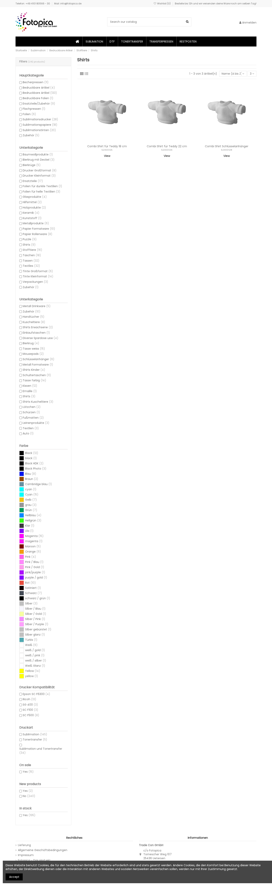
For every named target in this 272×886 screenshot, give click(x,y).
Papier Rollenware (37, 234)
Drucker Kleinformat (39, 176)
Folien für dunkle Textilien (42, 186)
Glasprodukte (35, 197)
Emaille (30, 391)
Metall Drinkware (37, 306)
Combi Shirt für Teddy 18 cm (107, 146)
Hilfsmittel (32, 202)
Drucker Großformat (40, 170)
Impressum (26, 855)
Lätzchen (32, 407)
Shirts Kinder (34, 370)
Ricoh (29, 699)
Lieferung (24, 845)
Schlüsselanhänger (38, 359)
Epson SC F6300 (36, 694)
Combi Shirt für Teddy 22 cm (167, 146)
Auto (28, 433)
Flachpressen (34, 109)
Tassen (31, 261)
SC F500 (31, 715)
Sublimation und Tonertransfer (40, 751)
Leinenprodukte (36, 423)
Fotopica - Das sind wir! (34, 860)
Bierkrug (31, 343)
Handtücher (33, 317)
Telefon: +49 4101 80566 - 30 (33, 3)
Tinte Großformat (38, 271)
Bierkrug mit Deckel (39, 160)
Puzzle (30, 239)
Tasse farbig (34, 380)
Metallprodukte (36, 223)
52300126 (166, 149)
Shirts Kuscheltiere (38, 402)
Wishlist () (164, 3)
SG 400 (30, 705)
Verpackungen (35, 282)
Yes (28, 772)
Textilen (31, 428)
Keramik (31, 213)
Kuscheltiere (34, 322)
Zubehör (31, 135)
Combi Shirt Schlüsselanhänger (226, 146)
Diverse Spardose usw (40, 338)
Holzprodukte (34, 208)
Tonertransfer (35, 740)
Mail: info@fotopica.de (67, 3)
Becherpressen (36, 82)
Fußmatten (33, 418)
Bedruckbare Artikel (39, 88)
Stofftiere (32, 250)
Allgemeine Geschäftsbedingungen (42, 850)
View (107, 156)
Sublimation (35, 734)
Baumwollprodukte (38, 154)
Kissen (30, 386)
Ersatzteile (33, 181)
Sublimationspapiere (40, 125)
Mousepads (33, 354)
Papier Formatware (39, 229)
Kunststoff (32, 218)
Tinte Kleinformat (38, 276)
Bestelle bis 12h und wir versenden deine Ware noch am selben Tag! (215, 3)
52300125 (107, 149)
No (29, 796)
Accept (14, 877)
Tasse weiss (34, 349)
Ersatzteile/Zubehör (39, 104)
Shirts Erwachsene (38, 327)
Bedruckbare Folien (38, 98)
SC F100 (30, 710)
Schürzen (31, 412)
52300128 (226, 149)
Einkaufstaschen (36, 333)
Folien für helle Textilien (41, 192)
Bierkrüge (32, 165)
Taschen (32, 255)
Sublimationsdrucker (40, 119)
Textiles (31, 266)
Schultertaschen (37, 375)
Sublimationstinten (39, 130)
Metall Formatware (38, 365)
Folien (29, 114)
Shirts (29, 245)
